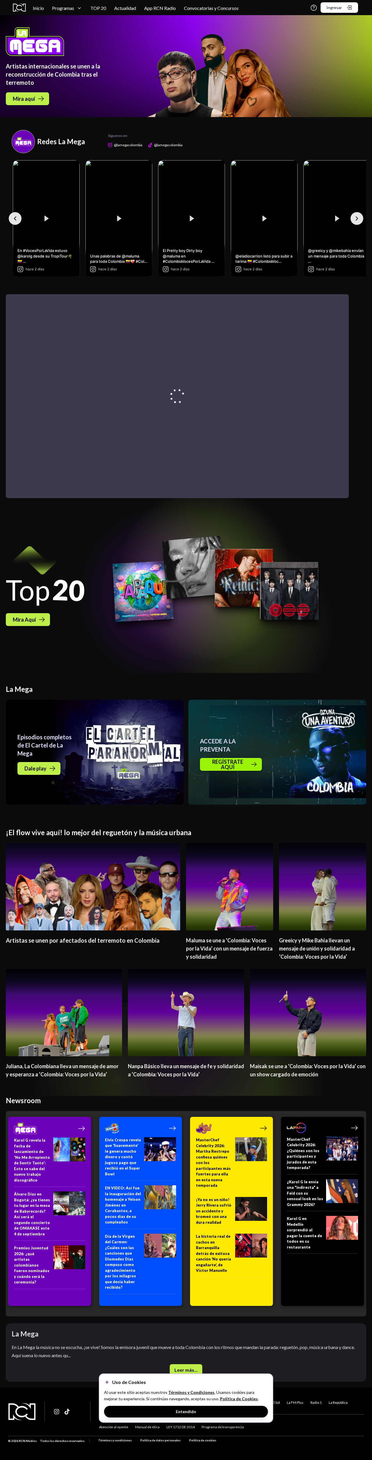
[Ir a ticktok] (57, 1412)
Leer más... (186, 1370)
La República (338, 1402)
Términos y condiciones (115, 1440)
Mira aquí (24, 99)
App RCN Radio (160, 8)
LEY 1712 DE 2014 (181, 1427)
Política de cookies (202, 1440)
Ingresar (334, 7)
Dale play (35, 768)
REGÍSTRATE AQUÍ (227, 764)
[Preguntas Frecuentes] (313, 7)
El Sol (276, 1402)
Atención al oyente (113, 1427)
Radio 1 (316, 1402)
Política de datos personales (160, 1440)
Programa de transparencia (223, 1427)
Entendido (186, 1411)
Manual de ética (147, 1427)
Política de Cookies (239, 1398)
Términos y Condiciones (191, 1392)
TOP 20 (98, 8)
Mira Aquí (24, 619)
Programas (63, 8)
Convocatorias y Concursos (211, 8)
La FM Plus (295, 1402)
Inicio (38, 8)
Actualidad (125, 8)
